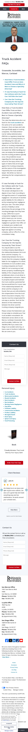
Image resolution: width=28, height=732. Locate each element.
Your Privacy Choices (12, 687)
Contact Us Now (14, 381)
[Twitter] (10, 640)
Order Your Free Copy (14, 463)
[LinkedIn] (14, 640)
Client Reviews (14, 473)
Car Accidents (9, 392)
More (23, 9)
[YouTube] (21, 640)
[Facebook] (6, 640)
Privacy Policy (14, 667)
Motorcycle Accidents (12, 396)
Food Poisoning (10, 421)
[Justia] (17, 640)
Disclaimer (14, 665)
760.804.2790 (11, 596)
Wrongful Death (10, 414)
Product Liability (10, 412)
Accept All (9, 723)
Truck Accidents (10, 394)
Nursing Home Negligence (13, 404)
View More (14, 510)
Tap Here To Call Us (14, 4)
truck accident (15, 123)
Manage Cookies (18, 690)
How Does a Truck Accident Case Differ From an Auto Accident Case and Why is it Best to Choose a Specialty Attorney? (15, 84)
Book (14, 444)
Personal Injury (8, 388)
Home (4, 9)
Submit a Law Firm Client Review (14, 516)
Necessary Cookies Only (9, 727)
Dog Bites (8, 406)
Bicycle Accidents (10, 398)
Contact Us (14, 9)
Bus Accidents (9, 402)
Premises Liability (10, 408)
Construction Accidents (12, 410)
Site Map (14, 670)
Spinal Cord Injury (10, 419)
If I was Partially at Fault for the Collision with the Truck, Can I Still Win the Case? (15, 94)
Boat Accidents (9, 400)
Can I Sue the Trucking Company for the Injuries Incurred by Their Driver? (14, 101)
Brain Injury (8, 417)
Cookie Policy (7, 690)
